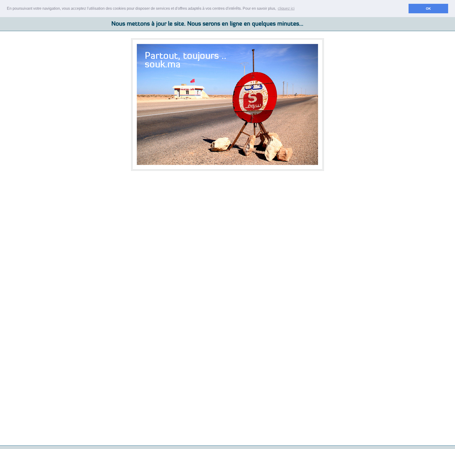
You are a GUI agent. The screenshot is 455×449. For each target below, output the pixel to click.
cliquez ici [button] (286, 8)
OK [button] (428, 8)
